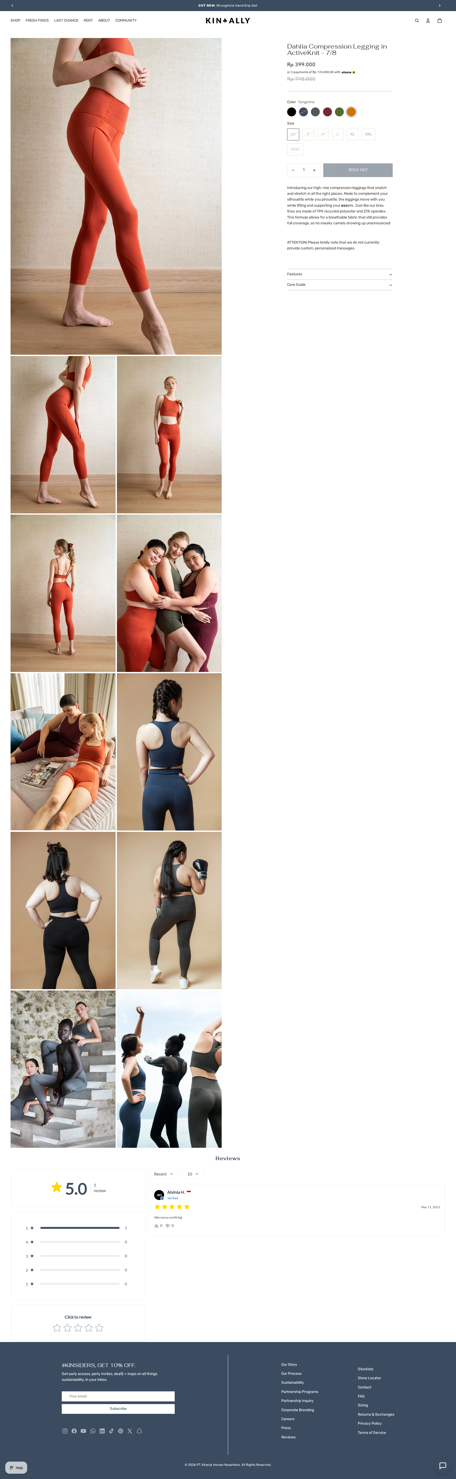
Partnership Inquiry (297, 1401)
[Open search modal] (417, 20)
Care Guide (296, 284)
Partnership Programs (299, 1392)
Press (286, 1428)
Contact (364, 1387)
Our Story (289, 1364)
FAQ (361, 1396)
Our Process (291, 1373)
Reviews (288, 1437)
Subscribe (118, 1408)
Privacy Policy (370, 1423)
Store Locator (369, 1378)
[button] (78, 1228)
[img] (172, 1207)
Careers (287, 1419)
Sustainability (292, 1382)
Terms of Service (372, 1432)
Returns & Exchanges (376, 1414)
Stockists (365, 1369)
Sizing (363, 1405)
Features (294, 274)
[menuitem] (15, 20)
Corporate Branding (297, 1410)
